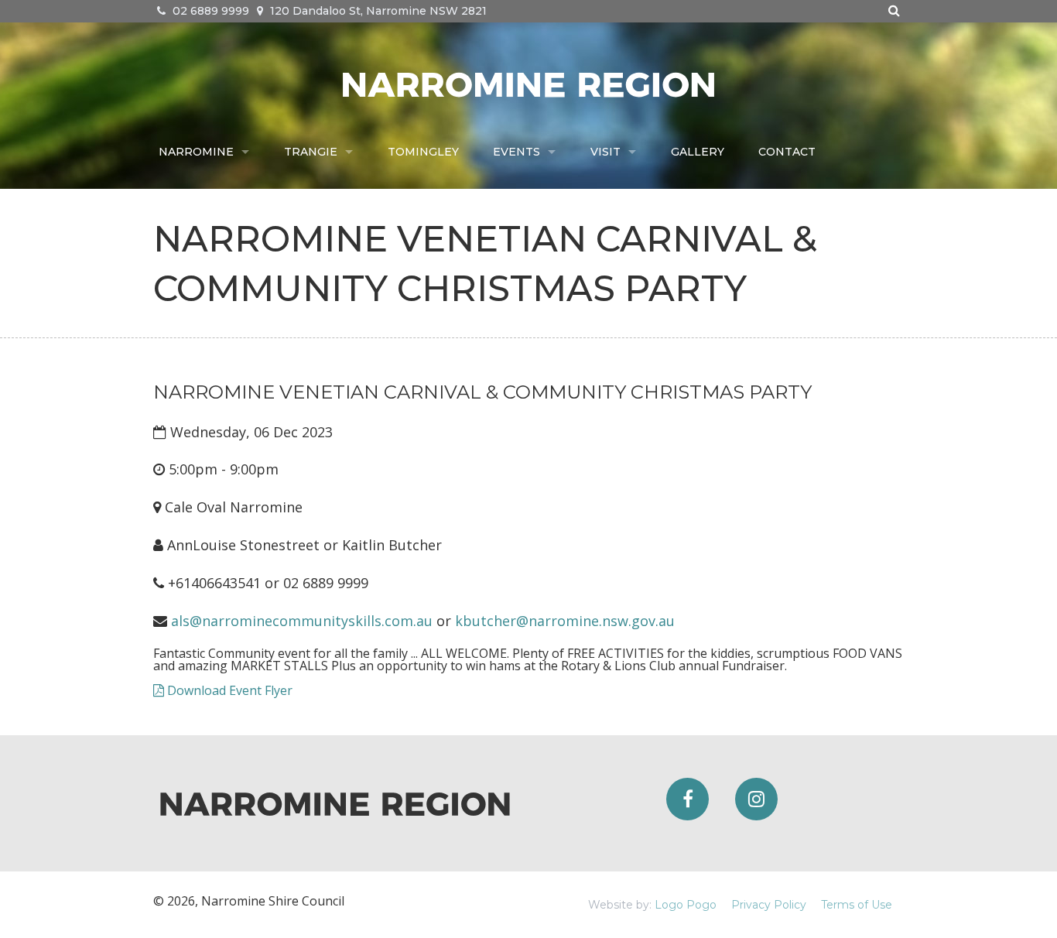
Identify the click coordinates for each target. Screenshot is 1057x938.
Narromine (196, 152)
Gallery (697, 152)
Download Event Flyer (228, 690)
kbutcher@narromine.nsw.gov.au (565, 620)
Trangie (310, 152)
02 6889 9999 (209, 11)
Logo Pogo (686, 905)
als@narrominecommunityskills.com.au (302, 620)
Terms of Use (856, 905)
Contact (787, 152)
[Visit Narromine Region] (528, 82)
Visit (605, 152)
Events (516, 152)
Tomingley (423, 152)
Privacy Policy (768, 905)
